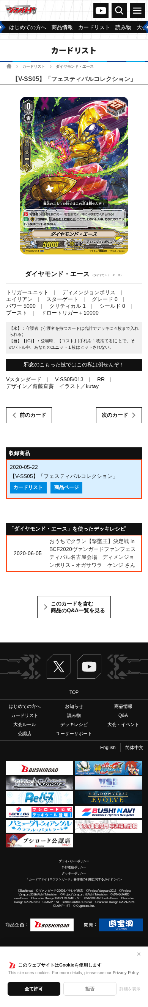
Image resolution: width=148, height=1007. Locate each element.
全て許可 (34, 988)
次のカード (115, 415)
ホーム (9, 66)
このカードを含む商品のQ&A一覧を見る (78, 606)
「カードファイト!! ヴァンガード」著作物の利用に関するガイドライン (74, 879)
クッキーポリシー (74, 873)
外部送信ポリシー (74, 867)
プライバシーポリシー (74, 861)
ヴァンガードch (101, 10)
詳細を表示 (130, 989)
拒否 (89, 988)
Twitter (59, 667)
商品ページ (66, 487)
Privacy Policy (126, 972)
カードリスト (33, 66)
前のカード (33, 415)
